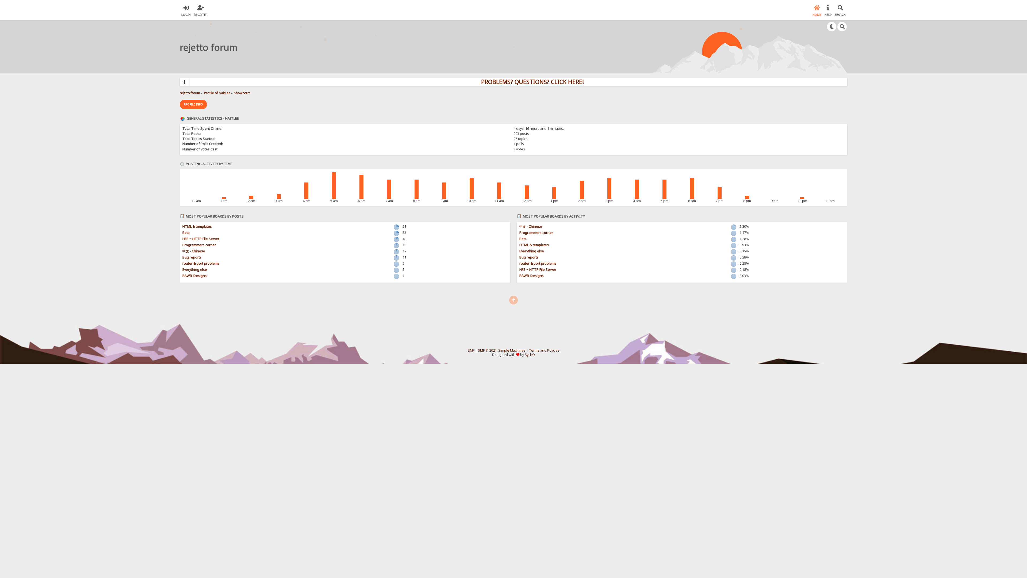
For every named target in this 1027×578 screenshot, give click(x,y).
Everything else (194, 269)
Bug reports (192, 257)
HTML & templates (197, 226)
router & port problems (201, 263)
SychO (530, 354)
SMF (471, 350)
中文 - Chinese (193, 251)
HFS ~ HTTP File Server (200, 239)
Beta (186, 232)
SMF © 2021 (487, 350)
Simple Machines (512, 350)
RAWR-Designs (194, 275)
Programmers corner (199, 245)
